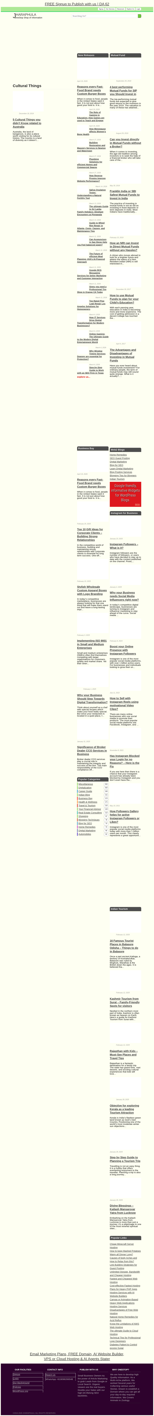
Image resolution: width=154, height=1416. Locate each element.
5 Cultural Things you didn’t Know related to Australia (27, 123)
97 (106, 816)
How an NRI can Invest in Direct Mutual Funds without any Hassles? (124, 246)
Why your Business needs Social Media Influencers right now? (124, 596)
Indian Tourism (117, 479)
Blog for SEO (85, 823)
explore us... (83, 377)
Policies (17, 1387)
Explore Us (130, 9)
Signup (101, 9)
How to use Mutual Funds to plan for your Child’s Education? (124, 299)
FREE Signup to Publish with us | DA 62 (77, 4)
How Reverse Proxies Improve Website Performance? (91, 178)
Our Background (21, 1383)
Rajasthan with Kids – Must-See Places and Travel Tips (124, 1054)
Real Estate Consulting (90, 812)
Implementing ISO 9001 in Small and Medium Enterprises (92, 644)
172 (106, 798)
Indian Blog (84, 794)
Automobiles (84, 834)
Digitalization (84, 787)
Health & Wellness (87, 802)
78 (106, 820)
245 (106, 791)
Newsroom (120, 9)
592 (106, 784)
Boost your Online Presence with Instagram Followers (123, 650)
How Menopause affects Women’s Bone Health (91, 131)
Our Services (110, 9)
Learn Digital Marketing (121, 468)
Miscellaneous (85, 784)
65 (106, 830)
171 (106, 802)
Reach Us (50, 1375)
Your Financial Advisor (89, 809)
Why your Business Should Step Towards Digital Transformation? (92, 699)
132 (106, 805)
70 (106, 823)
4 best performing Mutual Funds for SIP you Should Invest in (123, 90)
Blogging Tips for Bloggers (123, 475)
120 (106, 809)
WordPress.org (20, 1391)
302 (106, 788)
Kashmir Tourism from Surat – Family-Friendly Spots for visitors (125, 1002)
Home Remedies (86, 827)
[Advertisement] (75, 35)
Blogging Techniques (89, 819)
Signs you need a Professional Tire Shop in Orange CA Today (91, 289)
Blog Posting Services (121, 472)
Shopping (83, 816)
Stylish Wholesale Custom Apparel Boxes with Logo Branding (92, 590)
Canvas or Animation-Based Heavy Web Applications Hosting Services (124, 1303)
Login (138, 9)
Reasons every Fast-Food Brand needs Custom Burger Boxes (91, 90)
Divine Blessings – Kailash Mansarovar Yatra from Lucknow (123, 1209)
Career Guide (85, 791)
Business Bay (85, 798)
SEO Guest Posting (120, 458)
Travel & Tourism (86, 805)
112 (106, 813)
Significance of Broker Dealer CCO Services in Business (92, 750)
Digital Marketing (86, 830)
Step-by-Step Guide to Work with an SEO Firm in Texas (90, 370)
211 (106, 795)
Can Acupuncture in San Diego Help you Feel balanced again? (92, 242)
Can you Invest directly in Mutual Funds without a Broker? (125, 143)
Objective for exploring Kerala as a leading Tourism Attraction (124, 1109)
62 (106, 834)
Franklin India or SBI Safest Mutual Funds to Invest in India (125, 195)
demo (137, 504)
